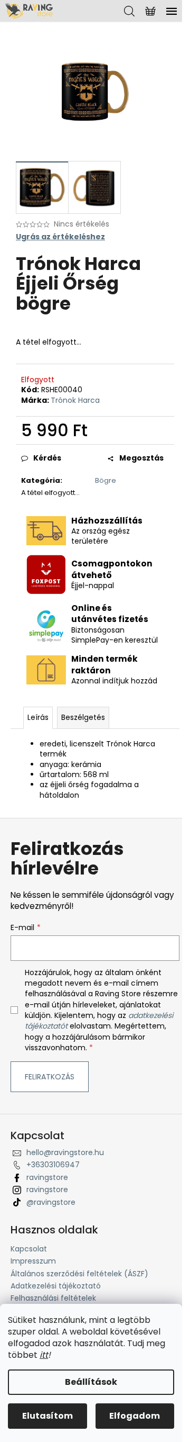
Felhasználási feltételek (53, 1298)
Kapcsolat (29, 1248)
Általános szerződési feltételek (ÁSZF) (79, 1273)
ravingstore (47, 1177)
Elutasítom (47, 1416)
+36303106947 (53, 1164)
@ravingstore (50, 1202)
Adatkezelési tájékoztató (56, 1286)
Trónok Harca (75, 400)
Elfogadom (134, 1416)
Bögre (105, 480)
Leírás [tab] (38, 717)
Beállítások (91, 1382)
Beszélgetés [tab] (83, 717)
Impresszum (33, 1261)
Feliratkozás (49, 1076)
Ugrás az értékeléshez (60, 237)
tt (45, 1355)
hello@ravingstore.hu (65, 1152)
